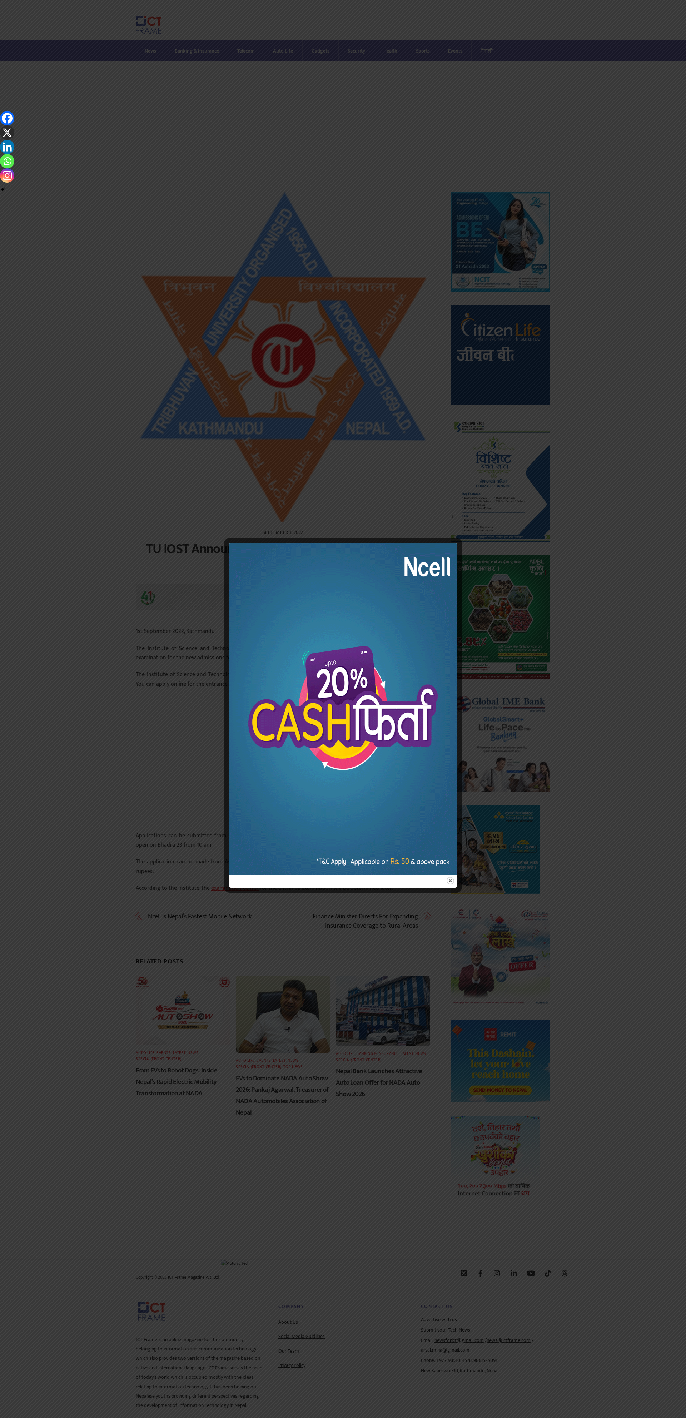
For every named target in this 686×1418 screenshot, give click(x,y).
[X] (7, 132)
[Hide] (3, 189)
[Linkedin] (7, 147)
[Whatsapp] (7, 161)
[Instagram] (7, 175)
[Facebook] (7, 118)
